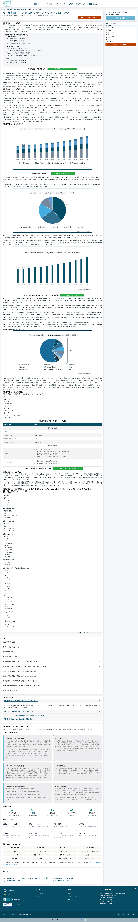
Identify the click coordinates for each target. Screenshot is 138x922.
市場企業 (108, 30)
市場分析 (108, 25)
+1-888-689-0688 (109, 897)
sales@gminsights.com (110, 903)
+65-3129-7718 (108, 901)
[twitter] (123, 914)
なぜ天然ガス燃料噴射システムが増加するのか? (18, 711)
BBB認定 (32, 813)
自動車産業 (9, 9)
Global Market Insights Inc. (10, 914)
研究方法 (108, 39)
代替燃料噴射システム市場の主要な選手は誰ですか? (20, 719)
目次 (107, 35)
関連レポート (110, 41)
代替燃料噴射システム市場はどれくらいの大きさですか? (21, 701)
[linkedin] (118, 914)
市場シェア (109, 28)
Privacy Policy (79, 920)
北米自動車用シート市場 (13, 881)
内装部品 (23, 9)
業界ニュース (110, 32)
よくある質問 (110, 37)
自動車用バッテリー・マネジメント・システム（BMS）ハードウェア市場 (27, 878)
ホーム (3, 9)
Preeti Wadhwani (86, 633)
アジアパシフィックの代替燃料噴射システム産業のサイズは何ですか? (25, 715)
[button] (101, 638)
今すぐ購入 (122, 18)
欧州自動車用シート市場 (62, 881)
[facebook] (128, 914)
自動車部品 (17, 9)
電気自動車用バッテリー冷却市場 (64, 878)
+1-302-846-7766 (107, 899)
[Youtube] (133, 914)
